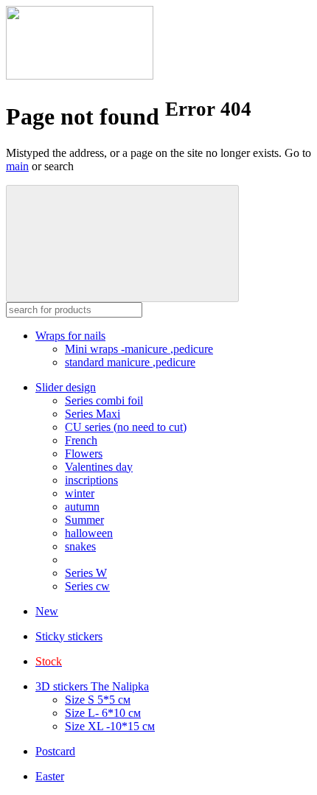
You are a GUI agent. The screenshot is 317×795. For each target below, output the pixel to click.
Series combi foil (104, 400)
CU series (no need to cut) (126, 427)
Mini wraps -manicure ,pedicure (139, 349)
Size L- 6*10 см (103, 713)
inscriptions (91, 480)
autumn (82, 506)
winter (79, 493)
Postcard (55, 751)
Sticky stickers (68, 636)
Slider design (65, 387)
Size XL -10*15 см (110, 726)
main (17, 166)
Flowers (83, 453)
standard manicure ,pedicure (130, 362)
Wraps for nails (70, 335)
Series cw (87, 586)
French (81, 440)
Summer (84, 520)
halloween (89, 533)
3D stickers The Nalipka (92, 686)
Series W (86, 573)
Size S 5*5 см (97, 699)
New (46, 611)
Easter (49, 776)
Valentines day (99, 466)
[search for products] (122, 243)
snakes (80, 546)
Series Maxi (92, 413)
